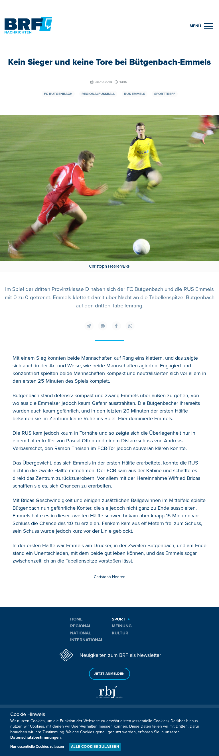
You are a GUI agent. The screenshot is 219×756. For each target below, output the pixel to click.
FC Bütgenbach (58, 94)
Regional (80, 625)
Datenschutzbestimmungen (35, 737)
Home (76, 619)
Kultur (120, 633)
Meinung (122, 625)
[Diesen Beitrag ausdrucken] (102, 325)
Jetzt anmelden (109, 674)
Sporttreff (164, 94)
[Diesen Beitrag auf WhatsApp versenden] (130, 325)
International (86, 639)
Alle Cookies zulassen (95, 746)
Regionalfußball (98, 94)
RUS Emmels (134, 94)
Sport (118, 619)
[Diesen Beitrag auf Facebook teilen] (116, 325)
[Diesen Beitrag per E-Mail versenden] (89, 325)
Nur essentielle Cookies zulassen (37, 746)
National (80, 633)
